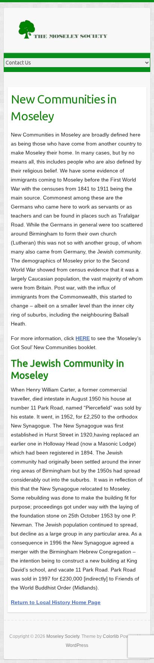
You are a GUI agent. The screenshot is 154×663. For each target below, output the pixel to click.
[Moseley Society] (63, 30)
